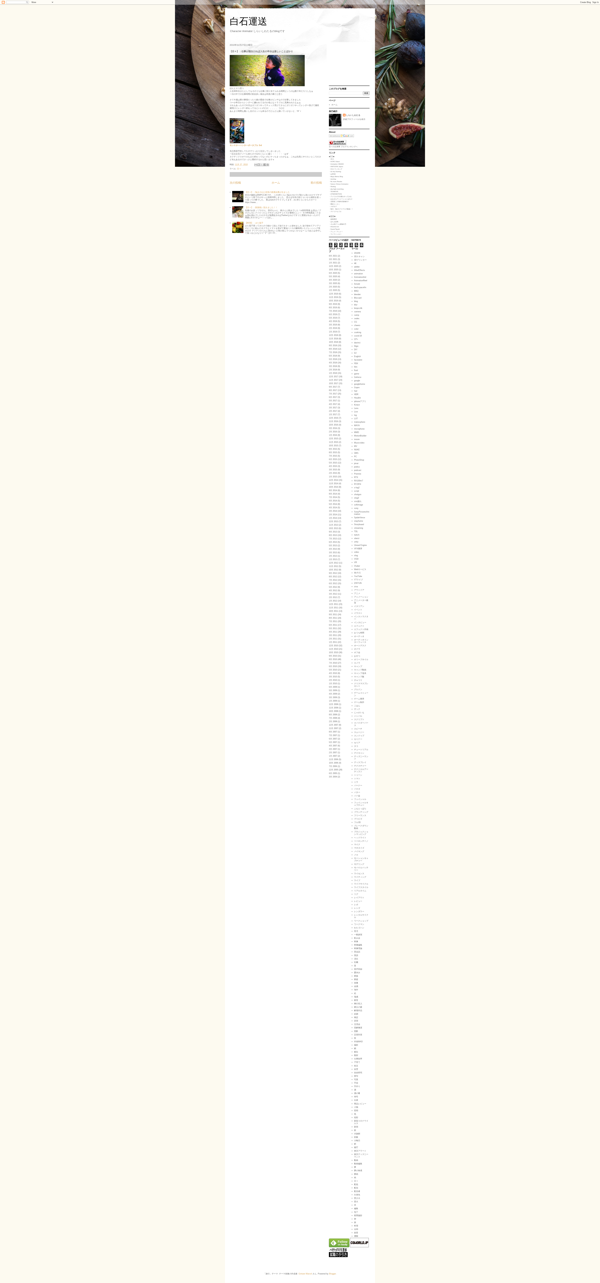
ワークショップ (361, 921)
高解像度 (358, 1027)
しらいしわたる (353, 115)
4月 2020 (333, 280)
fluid (356, 370)
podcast (357, 470)
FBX (356, 363)
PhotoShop (359, 460)
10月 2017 (333, 383)
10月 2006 (333, 763)
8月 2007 (333, 732)
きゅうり (358, 680)
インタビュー (360, 622)
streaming (358, 528)
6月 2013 (333, 542)
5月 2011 (333, 628)
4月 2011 (333, 632)
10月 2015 (333, 445)
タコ (356, 746)
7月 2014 (333, 497)
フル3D (357, 822)
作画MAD (358, 1041)
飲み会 (357, 938)
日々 (239, 169)
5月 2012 (333, 587)
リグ (356, 894)
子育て (357, 1062)
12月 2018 (333, 335)
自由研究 (358, 1072)
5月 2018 (333, 359)
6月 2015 (333, 459)
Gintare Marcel (305, 1274)
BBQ (356, 291)
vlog (356, 555)
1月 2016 (333, 435)
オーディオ (359, 636)
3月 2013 (333, 552)
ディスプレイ (360, 762)
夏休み (357, 972)
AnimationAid (360, 277)
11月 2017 (333, 380)
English (357, 356)
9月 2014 (333, 490)
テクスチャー (360, 766)
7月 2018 (333, 352)
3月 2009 (333, 697)
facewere (358, 360)
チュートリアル (361, 749)
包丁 (356, 1212)
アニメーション (361, 597)
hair (355, 391)
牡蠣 (356, 962)
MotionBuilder (360, 436)
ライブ (357, 880)
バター (357, 792)
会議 (356, 986)
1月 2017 (333, 414)
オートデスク (360, 645)
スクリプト (359, 719)
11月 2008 (333, 708)
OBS (356, 453)
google (357, 380)
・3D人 (331, 159)
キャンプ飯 (359, 676)
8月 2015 (333, 452)
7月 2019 (333, 311)
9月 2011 (333, 614)
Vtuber (357, 566)
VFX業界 (358, 548)
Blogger (332, 1274)
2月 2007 (333, 752)
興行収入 (358, 1003)
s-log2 (357, 487)
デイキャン (359, 753)
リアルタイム (360, 891)
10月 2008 (333, 711)
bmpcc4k (358, 308)
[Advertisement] (348, 64)
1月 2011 (333, 642)
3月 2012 (333, 594)
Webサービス (360, 569)
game (356, 374)
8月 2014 (333, 494)
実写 (356, 1076)
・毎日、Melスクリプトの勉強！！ (341, 209)
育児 (356, 931)
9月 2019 (333, 304)
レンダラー (359, 911)
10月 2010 (333, 652)
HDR (356, 394)
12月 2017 (333, 376)
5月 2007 (333, 742)
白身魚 (357, 1195)
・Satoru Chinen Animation (338, 184)
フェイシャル (360, 799)
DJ (355, 353)
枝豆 (356, 1066)
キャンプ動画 (360, 670)
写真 (356, 1079)
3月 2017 (333, 407)
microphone (359, 429)
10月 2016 (333, 425)
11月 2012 (333, 566)
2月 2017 (333, 411)
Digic (356, 346)
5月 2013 (333, 545)
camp (356, 315)
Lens (356, 408)
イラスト (358, 613)
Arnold (357, 284)
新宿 (356, 1127)
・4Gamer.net (334, 226)
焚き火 (357, 1198)
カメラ (357, 663)
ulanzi (356, 538)
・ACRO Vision (334, 161)
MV (355, 446)
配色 (356, 1184)
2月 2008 (333, 721)
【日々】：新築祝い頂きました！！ (261, 207)
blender (357, 294)
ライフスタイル (361, 887)
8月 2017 (333, 390)
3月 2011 (333, 635)
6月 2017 (333, 397)
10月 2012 (333, 570)
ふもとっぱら (360, 808)
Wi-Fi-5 (357, 573)
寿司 (356, 1096)
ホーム (276, 182)
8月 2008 (333, 714)
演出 (356, 959)
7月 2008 (333, 718)
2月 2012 (333, 597)
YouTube (358, 576)
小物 (356, 1107)
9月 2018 (333, 345)
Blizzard (357, 298)
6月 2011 (333, 625)
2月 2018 (333, 369)
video (356, 552)
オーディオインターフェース (361, 641)
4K (355, 263)
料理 (356, 1226)
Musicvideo (359, 443)
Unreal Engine (360, 545)
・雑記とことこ (334, 204)
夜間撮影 (358, 1215)
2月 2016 (333, 431)
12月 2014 (333, 480)
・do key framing (335, 171)
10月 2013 (333, 528)
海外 (356, 990)
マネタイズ (359, 848)
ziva (356, 586)
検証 (356, 1017)
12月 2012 (333, 563)
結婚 (356, 1014)
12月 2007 (333, 725)
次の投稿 (235, 182)
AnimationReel (360, 280)
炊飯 (356, 1137)
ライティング (360, 877)
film (355, 367)
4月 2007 (333, 745)
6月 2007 (333, 739)
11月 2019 (333, 297)
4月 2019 (333, 321)
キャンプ (358, 666)
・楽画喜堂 (333, 219)
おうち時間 (359, 633)
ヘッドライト (360, 837)
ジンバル (358, 716)
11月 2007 (333, 728)
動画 (356, 1160)
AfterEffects (359, 270)
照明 (356, 1110)
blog (356, 301)
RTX (356, 477)
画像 (356, 983)
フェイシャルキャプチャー (361, 803)
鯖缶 (356, 1052)
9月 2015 (333, 449)
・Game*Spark (334, 229)
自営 (356, 1069)
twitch (356, 535)
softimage (358, 505)
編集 (356, 1208)
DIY (356, 349)
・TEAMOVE (333, 191)
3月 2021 (333, 259)
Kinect (357, 405)
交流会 (357, 1024)
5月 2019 (333, 318)
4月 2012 (333, 590)
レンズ (357, 908)
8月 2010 (333, 659)
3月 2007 (333, 749)
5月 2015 (333, 463)
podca (357, 467)
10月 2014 (333, 487)
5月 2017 (333, 400)
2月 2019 (333, 328)
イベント (358, 609)
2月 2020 (333, 287)
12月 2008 (333, 704)
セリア (357, 743)
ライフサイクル (361, 884)
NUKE (357, 449)
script (356, 491)
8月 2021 (333, 256)
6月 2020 (333, 273)
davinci (357, 342)
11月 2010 (333, 649)
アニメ (357, 593)
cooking (357, 332)
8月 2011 (333, 618)
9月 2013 (333, 532)
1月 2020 (333, 290)
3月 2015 (333, 469)
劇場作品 (358, 1010)
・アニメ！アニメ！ (336, 231)
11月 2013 (333, 525)
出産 (356, 1100)
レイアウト (359, 897)
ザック (357, 709)
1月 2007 (333, 756)
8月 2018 (333, 349)
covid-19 (358, 336)
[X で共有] (261, 164)
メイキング (359, 851)
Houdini (357, 398)
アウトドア (359, 590)
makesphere (359, 422)
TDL (356, 531)
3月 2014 (333, 511)
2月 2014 (333, 514)
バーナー (358, 785)
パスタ (357, 789)
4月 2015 (333, 466)
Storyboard (359, 524)
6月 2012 (333, 583)
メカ (356, 855)
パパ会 (357, 796)
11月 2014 (333, 483)
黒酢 (356, 1031)
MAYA (357, 425)
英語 (356, 955)
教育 (356, 1000)
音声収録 (358, 969)
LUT (356, 418)
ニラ (356, 782)
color (356, 329)
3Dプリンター (360, 260)
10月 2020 (333, 269)
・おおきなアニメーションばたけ (340, 199)
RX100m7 (358, 481)
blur (355, 305)
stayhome (358, 521)
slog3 (356, 498)
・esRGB (332, 174)
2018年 (357, 253)
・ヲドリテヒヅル (335, 211)
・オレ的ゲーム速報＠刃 (337, 224)
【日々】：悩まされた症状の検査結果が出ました (267, 192)
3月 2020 (333, 283)
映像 (356, 941)
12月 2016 (333, 418)
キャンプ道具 (360, 673)
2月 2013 (333, 556)
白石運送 (248, 21)
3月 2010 (333, 676)
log (355, 415)
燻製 (356, 1236)
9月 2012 (333, 573)
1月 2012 (333, 601)
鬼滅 (356, 997)
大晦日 (357, 1140)
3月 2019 (333, 325)
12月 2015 (333, 438)
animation (358, 273)
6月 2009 (333, 687)
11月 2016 (333, 421)
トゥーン (358, 775)
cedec (357, 318)
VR (355, 562)
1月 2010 (333, 683)
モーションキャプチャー (361, 859)
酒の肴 (357, 1093)
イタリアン (359, 606)
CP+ (356, 339)
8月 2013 (333, 535)
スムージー (359, 732)
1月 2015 (333, 476)
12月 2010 (333, 645)
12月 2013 (333, 521)
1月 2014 (333, 518)
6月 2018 (333, 356)
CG (355, 322)
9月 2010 (333, 656)
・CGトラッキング (335, 169)
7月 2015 (333, 456)
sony (356, 508)
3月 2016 (333, 428)
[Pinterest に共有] (267, 164)
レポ (356, 904)
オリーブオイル (361, 659)
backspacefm (360, 287)
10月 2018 (333, 342)
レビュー (358, 901)
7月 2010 (333, 663)
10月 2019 (333, 300)
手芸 (356, 1083)
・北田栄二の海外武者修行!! (339, 201)
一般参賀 (358, 934)
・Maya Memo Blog (336, 176)
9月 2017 (333, 387)
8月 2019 (333, 307)
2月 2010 (333, 680)
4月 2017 (333, 404)
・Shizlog (332, 186)
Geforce (357, 377)
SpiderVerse (359, 517)
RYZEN (357, 484)
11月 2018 (333, 338)
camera (357, 311)
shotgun (357, 494)
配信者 (357, 1191)
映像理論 (358, 948)
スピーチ (358, 729)
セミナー (358, 739)
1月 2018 (333, 373)
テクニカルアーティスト (361, 770)
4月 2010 (333, 673)
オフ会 (357, 652)
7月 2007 (333, 735)
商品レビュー (360, 1104)
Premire (357, 474)
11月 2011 (333, 607)
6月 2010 (333, 666)
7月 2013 (333, 538)
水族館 (357, 1133)
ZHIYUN (358, 583)
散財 (356, 1055)
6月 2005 (333, 773)
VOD (356, 559)
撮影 (356, 1045)
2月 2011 (333, 639)
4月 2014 (333, 507)
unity (356, 542)
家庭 (356, 979)
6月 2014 (333, 500)
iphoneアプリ (360, 401)
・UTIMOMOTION (335, 194)
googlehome (359, 384)
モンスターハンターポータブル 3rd (246, 145)
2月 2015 (333, 473)
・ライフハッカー (335, 234)
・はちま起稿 (333, 221)
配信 (356, 1188)
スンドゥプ (359, 735)
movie (357, 439)
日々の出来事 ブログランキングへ (343, 147)
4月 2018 (333, 362)
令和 (356, 1229)
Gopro (357, 387)
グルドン (358, 689)
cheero (357, 325)
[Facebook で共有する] (264, 164)
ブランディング (361, 812)
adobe (357, 267)
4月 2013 (333, 549)
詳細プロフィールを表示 (354, 119)
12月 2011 (333, 604)
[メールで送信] (255, 164)
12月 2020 (333, 266)
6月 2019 (333, 314)
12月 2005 (333, 770)
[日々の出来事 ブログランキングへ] (337, 144)
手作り (357, 1086)
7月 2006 (333, 766)
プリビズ (358, 819)
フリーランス (360, 815)
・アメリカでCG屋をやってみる (340, 196)
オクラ (357, 649)
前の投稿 (316, 182)
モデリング (359, 864)
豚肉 (356, 1174)
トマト (357, 778)
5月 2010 (333, 670)
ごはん (357, 706)
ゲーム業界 (359, 699)
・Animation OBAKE (336, 164)
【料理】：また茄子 (254, 223)
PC (355, 456)
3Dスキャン (359, 256)
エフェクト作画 (361, 629)
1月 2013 (333, 559)
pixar (356, 463)
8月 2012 (333, 576)
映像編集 (358, 945)
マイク (357, 844)
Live (356, 411)
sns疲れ (357, 501)
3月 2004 (333, 777)
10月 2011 (333, 611)
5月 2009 (333, 690)
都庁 (356, 1147)
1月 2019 (333, 332)
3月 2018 (333, 366)
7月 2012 (333, 580)
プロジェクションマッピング (361, 833)
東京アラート (360, 1151)
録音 (356, 1232)
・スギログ (333, 206)
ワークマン (359, 924)
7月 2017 (333, 394)
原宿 (356, 1021)
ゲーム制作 (359, 702)
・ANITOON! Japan (336, 166)
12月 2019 (333, 294)
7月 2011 (333, 621)
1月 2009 (333, 701)
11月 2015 (333, 442)
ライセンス (359, 873)
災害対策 (358, 1034)
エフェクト (359, 626)
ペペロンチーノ (361, 841)
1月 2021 (333, 263)
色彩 (356, 1117)
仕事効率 (358, 1059)
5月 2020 (333, 276)
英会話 (357, 952)
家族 (356, 976)
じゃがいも (359, 712)
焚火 (356, 1201)
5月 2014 (333, 504)
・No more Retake (335, 181)
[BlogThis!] (258, 164)
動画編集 (358, 1163)
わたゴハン (359, 928)
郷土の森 (358, 1007)
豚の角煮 (358, 1170)
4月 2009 (333, 694)
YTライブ (358, 579)
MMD (356, 432)
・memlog (332, 179)
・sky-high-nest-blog (336, 189)
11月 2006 (333, 759)
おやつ (357, 656)
